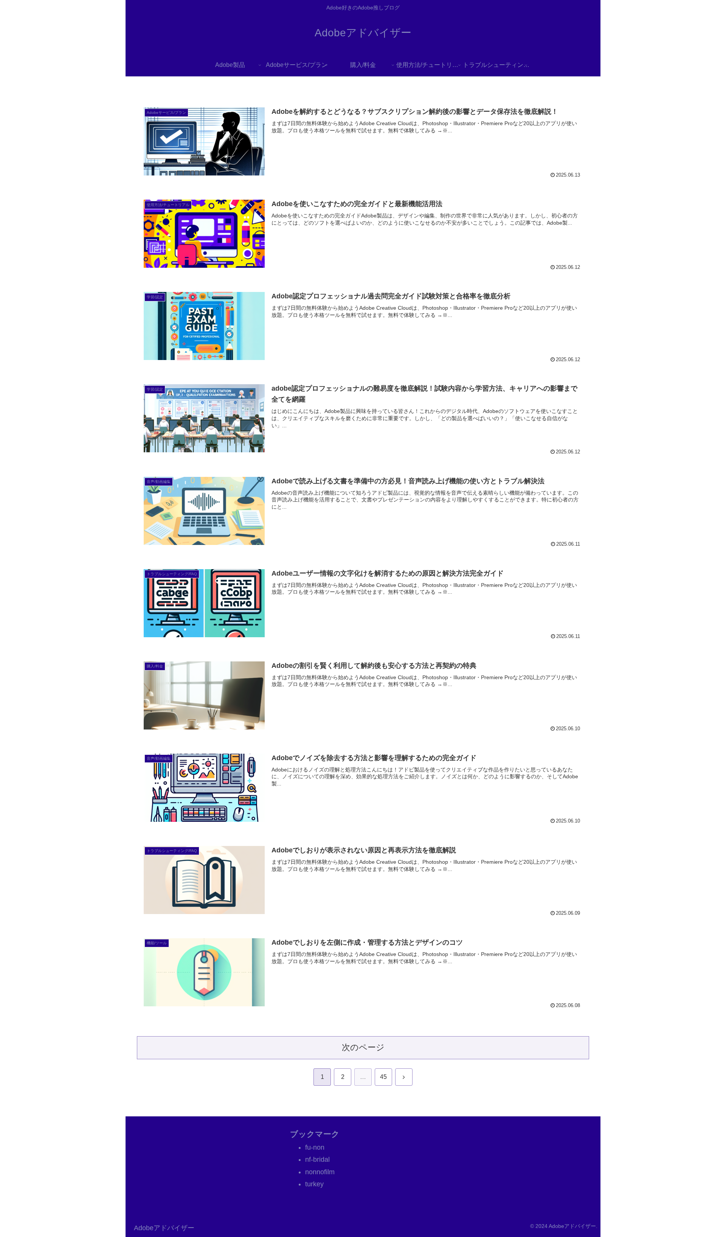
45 (383, 1077)
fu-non (314, 1147)
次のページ (363, 1047)
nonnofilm (320, 1172)
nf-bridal (317, 1159)
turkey (314, 1184)
